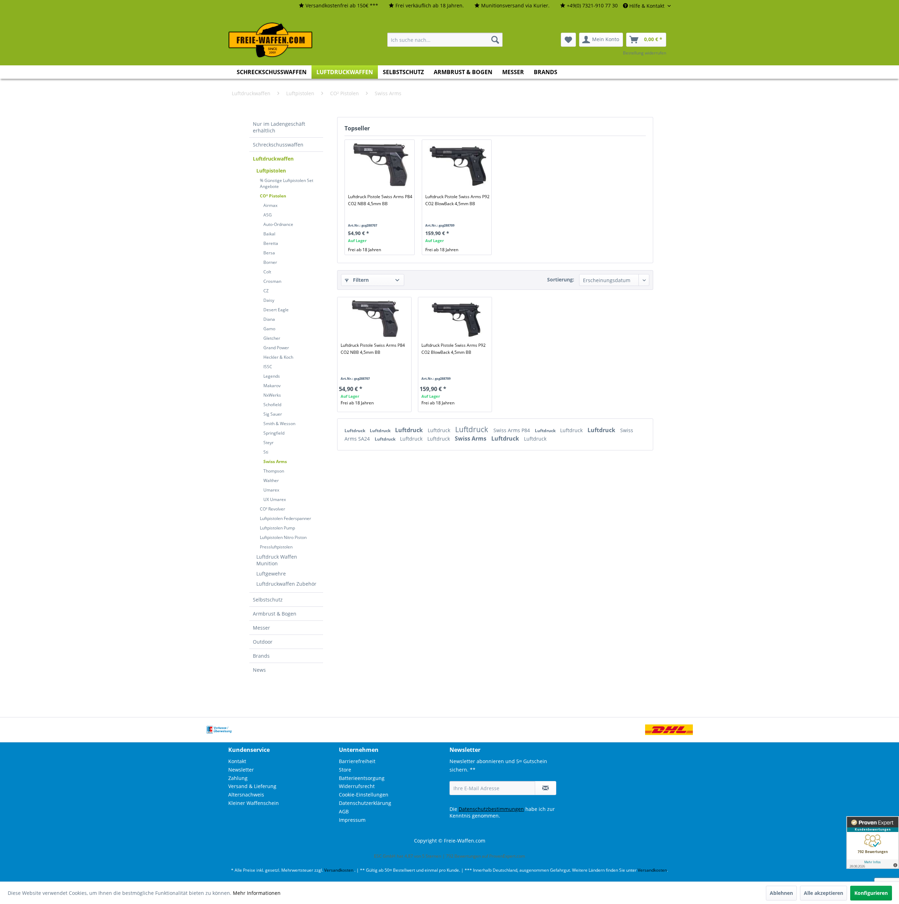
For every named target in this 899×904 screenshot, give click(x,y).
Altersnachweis (246, 794)
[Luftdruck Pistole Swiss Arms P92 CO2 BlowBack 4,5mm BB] (458, 165)
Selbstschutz (268, 599)
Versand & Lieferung (252, 786)
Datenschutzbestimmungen (491, 809)
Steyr (268, 443)
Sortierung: (560, 279)
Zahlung (238, 778)
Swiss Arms (275, 461)
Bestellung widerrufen (644, 53)
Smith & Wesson (279, 424)
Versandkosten (338, 870)
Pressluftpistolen (276, 547)
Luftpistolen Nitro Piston (283, 537)
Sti (265, 452)
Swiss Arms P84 (512, 430)
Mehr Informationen (257, 893)
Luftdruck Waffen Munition (276, 560)
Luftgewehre (271, 573)
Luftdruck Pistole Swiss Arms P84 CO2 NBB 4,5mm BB (380, 200)
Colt (267, 272)
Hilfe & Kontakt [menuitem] (647, 5)
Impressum (352, 820)
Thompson (273, 471)
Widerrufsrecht (357, 786)
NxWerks (272, 395)
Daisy (268, 300)
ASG (267, 215)
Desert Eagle (276, 310)
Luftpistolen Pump (277, 528)
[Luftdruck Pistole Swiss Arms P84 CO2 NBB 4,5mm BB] (381, 165)
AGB (344, 811)
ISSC (267, 367)
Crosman (272, 281)
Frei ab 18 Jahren (364, 250)
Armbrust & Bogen (274, 613)
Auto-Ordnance (278, 224)
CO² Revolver (272, 509)
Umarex (271, 490)
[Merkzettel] (568, 40)
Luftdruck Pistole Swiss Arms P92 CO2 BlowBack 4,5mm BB (457, 200)
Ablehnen (781, 893)
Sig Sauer (272, 414)
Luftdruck (355, 431)
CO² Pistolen (273, 196)
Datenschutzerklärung (365, 803)
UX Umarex (274, 499)
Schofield (272, 405)
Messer (261, 627)
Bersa (269, 253)
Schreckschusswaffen (278, 144)
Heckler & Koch (278, 357)
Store (345, 769)
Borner (270, 262)
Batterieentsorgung (362, 778)
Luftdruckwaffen (273, 158)
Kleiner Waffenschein (253, 803)
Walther (271, 480)
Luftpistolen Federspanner (285, 518)
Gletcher (271, 338)
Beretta (270, 243)
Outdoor (263, 641)
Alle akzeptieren (823, 893)
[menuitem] (338, 5)
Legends (271, 376)
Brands (261, 655)
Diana (269, 319)
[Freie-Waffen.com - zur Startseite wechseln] (270, 40)
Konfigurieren (871, 893)
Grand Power (276, 348)
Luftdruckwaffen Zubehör (286, 583)
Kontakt (237, 761)
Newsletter (241, 769)
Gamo (269, 329)
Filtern (360, 280)
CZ (266, 291)
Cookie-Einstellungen (363, 794)
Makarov (272, 386)
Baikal (269, 234)
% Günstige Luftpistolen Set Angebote (286, 183)
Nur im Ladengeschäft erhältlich (279, 127)
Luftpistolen (271, 170)
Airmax (270, 205)
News (259, 669)
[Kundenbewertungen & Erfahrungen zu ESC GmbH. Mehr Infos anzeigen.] (872, 842)
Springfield (273, 433)
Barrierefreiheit (357, 761)
